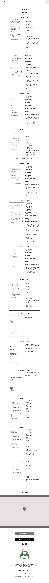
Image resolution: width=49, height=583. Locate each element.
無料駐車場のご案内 (24, 533)
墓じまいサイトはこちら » (24, 573)
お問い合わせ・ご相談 (24, 539)
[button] (24, 509)
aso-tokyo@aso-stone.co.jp (33, 565)
